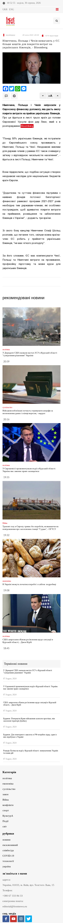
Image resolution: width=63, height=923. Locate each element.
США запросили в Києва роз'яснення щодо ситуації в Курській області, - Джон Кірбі (28, 640)
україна (7, 866)
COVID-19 (8, 855)
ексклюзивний (10, 845)
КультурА (8, 815)
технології (8, 861)
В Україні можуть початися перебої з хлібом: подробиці (29, 584)
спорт (6, 810)
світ (5, 826)
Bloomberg (27, 125)
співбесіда (8, 850)
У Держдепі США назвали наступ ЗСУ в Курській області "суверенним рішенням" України (30, 354)
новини (6, 839)
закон (5, 794)
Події (5, 821)
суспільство (9, 789)
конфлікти (8, 805)
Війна (6, 799)
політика (7, 778)
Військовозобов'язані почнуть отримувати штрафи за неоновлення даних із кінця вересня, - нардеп (28, 412)
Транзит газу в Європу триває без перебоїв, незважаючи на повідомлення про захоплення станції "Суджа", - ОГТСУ (30, 527)
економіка (8, 783)
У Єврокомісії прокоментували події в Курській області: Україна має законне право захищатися (29, 469)
